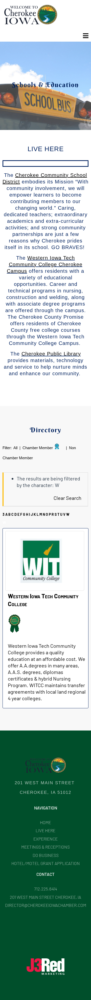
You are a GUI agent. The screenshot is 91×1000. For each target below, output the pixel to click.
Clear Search (67, 498)
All (15, 448)
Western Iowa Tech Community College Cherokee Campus (44, 264)
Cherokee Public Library (51, 354)
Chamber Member (37, 448)
